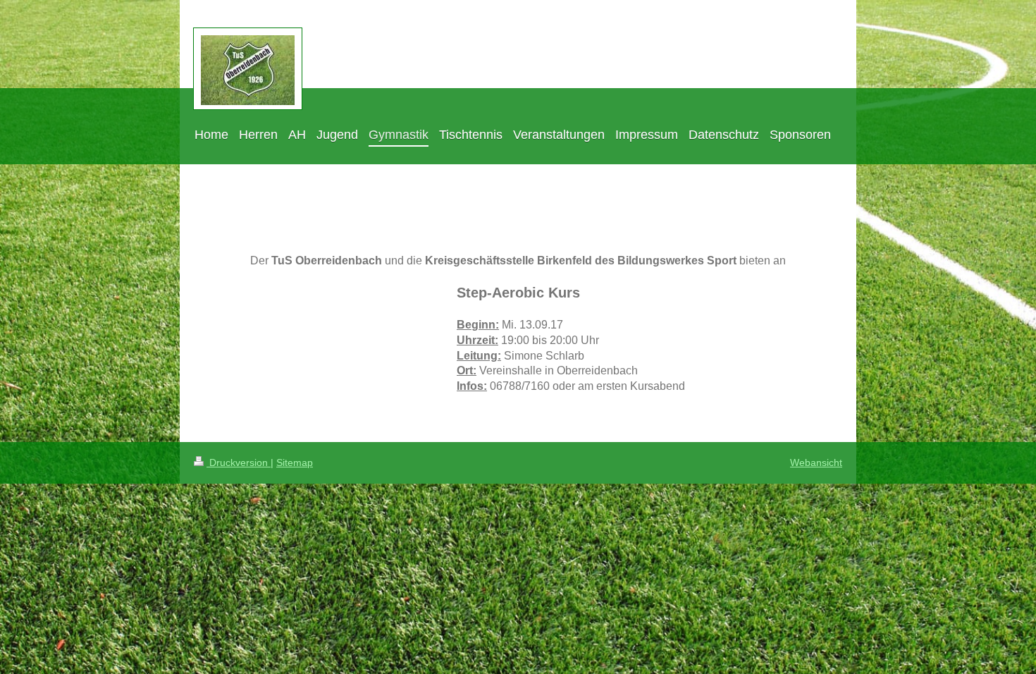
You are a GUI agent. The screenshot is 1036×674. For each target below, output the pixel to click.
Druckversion (238, 462)
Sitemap (294, 462)
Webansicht (816, 462)
